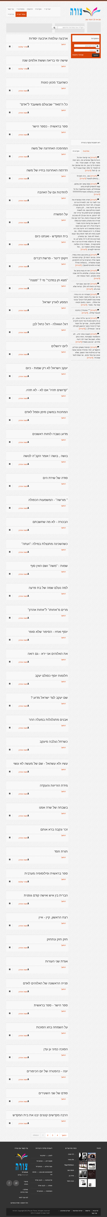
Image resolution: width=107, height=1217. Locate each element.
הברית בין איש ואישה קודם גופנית (46, 895)
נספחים (21, 9)
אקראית (38, 9)
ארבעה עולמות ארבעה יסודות (48, 38)
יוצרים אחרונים (65, 1211)
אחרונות (86, 151)
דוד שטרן (71, 1154)
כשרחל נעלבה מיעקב (54, 741)
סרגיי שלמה (22, 46)
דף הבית (95, 1211)
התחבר (95, 55)
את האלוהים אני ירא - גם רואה (48, 653)
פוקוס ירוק (49, 1161)
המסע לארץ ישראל (55, 302)
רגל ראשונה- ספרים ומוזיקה (19, 1203)
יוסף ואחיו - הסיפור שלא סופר (48, 631)
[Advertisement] (29, 28)
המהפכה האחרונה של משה (49, 148)
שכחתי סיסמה (77, 54)
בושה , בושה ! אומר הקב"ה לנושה (45, 456)
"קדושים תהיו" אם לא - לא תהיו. (47, 390)
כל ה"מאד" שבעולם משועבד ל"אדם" (44, 104)
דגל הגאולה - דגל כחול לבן (50, 324)
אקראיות (76, 151)
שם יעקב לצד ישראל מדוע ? (49, 697)
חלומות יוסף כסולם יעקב (51, 675)
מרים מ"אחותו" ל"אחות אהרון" (48, 609)
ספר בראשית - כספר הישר (50, 126)
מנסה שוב (70, 1170)
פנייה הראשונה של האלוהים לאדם (45, 983)
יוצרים (48, 9)
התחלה (36, 1135)
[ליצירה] (94, 157)
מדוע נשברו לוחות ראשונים (50, 434)
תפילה (50, 1186)
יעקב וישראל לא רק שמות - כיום (47, 368)
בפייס (20, 1175)
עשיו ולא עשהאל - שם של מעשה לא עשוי (40, 763)
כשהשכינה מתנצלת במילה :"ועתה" (45, 544)
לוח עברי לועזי (23, 1197)
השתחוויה (49, 1191)
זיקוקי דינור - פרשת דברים (51, 258)
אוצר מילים (48, 1166)
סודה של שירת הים (55, 478)
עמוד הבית (21, 14)
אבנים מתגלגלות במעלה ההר (48, 719)
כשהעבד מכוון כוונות (54, 82)
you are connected (45, 1172)
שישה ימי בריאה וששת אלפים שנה (45, 60)
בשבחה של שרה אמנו (53, 807)
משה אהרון (23, 90)
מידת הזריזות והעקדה (54, 785)
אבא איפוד (70, 1181)
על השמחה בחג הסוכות (52, 1027)
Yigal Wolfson (69, 1165)
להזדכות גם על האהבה (52, 192)
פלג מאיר (71, 1159)
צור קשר (11, 9)
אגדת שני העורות (56, 961)
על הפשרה (61, 214)
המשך (63, 44)
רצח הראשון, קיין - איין (53, 917)
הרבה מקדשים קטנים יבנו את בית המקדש (40, 1115)
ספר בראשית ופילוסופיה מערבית (46, 873)
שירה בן (71, 1176)
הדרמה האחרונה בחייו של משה (47, 170)
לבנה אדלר (38, 1180)
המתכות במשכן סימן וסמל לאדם (46, 412)
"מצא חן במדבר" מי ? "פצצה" (48, 280)
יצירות (11, 14)
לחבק (50, 1155)
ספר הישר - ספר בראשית (51, 1005)
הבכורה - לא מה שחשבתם (50, 522)
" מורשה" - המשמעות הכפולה (48, 500)
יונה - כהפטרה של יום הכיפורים (47, 1071)
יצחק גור (42, 1155)
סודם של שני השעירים (53, 1093)
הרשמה (30, 9)
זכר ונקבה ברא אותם (54, 829)
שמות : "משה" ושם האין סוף (49, 565)
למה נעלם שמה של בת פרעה (48, 587)
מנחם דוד (39, 1161)
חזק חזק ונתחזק (57, 939)
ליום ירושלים (59, 346)
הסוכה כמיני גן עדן (56, 1049)
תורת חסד (61, 851)
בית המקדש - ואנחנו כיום (51, 236)
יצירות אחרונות (77, 1211)
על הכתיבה (48, 1180)
